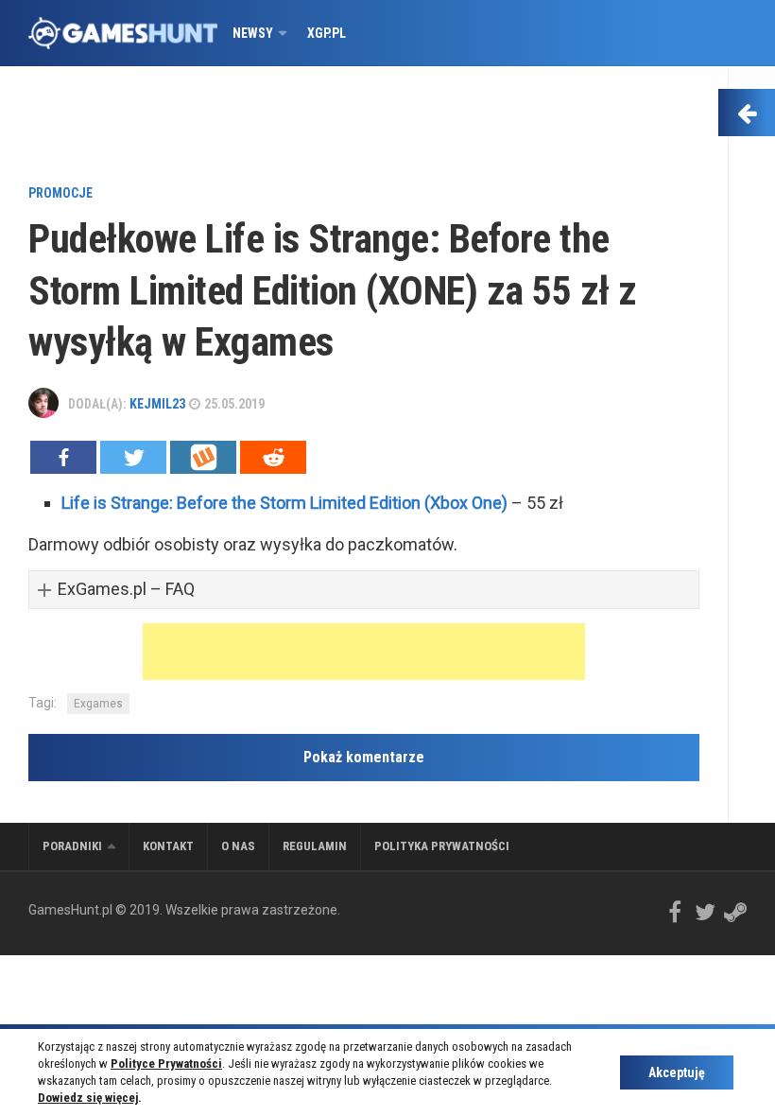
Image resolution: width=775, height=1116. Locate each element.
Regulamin (315, 846)
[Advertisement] (364, 127)
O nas (238, 846)
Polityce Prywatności (166, 1063)
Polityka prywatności (441, 846)
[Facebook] (63, 457)
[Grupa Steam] (735, 911)
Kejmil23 (157, 403)
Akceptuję (676, 1072)
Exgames (98, 703)
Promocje (60, 193)
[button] (363, 589)
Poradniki (72, 846)
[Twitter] (133, 457)
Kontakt (168, 846)
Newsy (252, 33)
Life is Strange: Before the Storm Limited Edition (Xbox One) (284, 503)
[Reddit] (273, 457)
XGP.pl (326, 33)
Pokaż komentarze (363, 757)
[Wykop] (203, 457)
